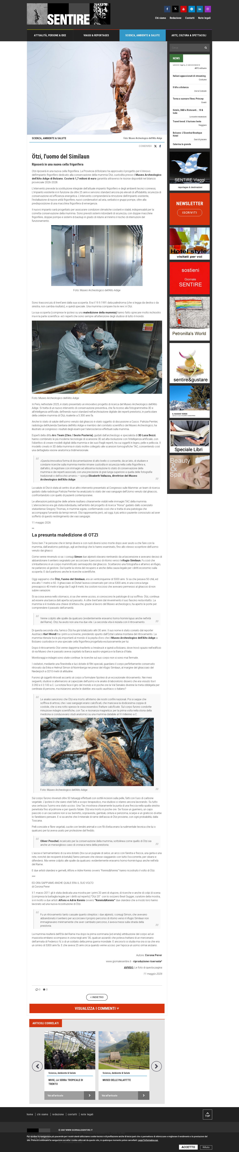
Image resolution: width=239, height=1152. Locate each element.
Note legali (204, 18)
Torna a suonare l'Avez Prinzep (188, 68)
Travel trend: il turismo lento (187, 91)
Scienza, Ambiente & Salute (142, 35)
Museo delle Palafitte (117, 1080)
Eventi (203, 72)
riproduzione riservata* (147, 961)
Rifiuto (206, 1147)
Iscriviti (189, 212)
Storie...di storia (199, 132)
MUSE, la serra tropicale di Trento (65, 1082)
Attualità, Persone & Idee (50, 35)
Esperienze (201, 143)
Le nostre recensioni (198, 86)
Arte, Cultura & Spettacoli (189, 35)
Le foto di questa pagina (148, 967)
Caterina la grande (182, 114)
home (30, 1114)
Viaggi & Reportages (96, 35)
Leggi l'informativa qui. (148, 1140)
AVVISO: (129, 967)
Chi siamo (160, 18)
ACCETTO (188, 1147)
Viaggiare (202, 95)
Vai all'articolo (55, 1095)
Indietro (98, 997)
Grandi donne (200, 118)
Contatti (189, 18)
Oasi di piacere (200, 109)
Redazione (175, 18)
